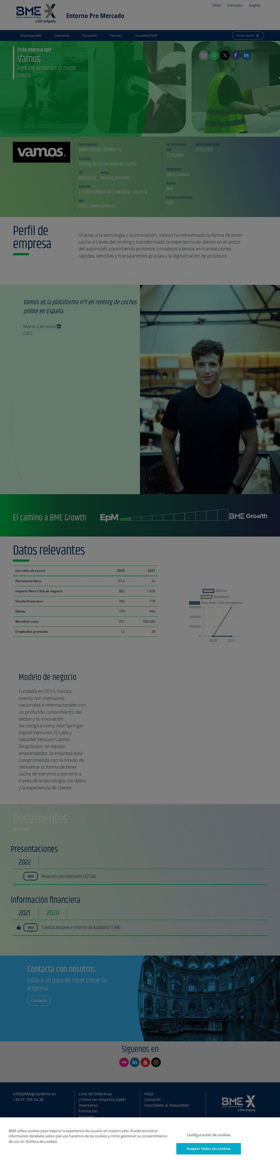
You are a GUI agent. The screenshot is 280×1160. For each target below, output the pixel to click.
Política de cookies (41, 1141)
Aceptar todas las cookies (209, 1148)
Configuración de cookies (208, 1134)
